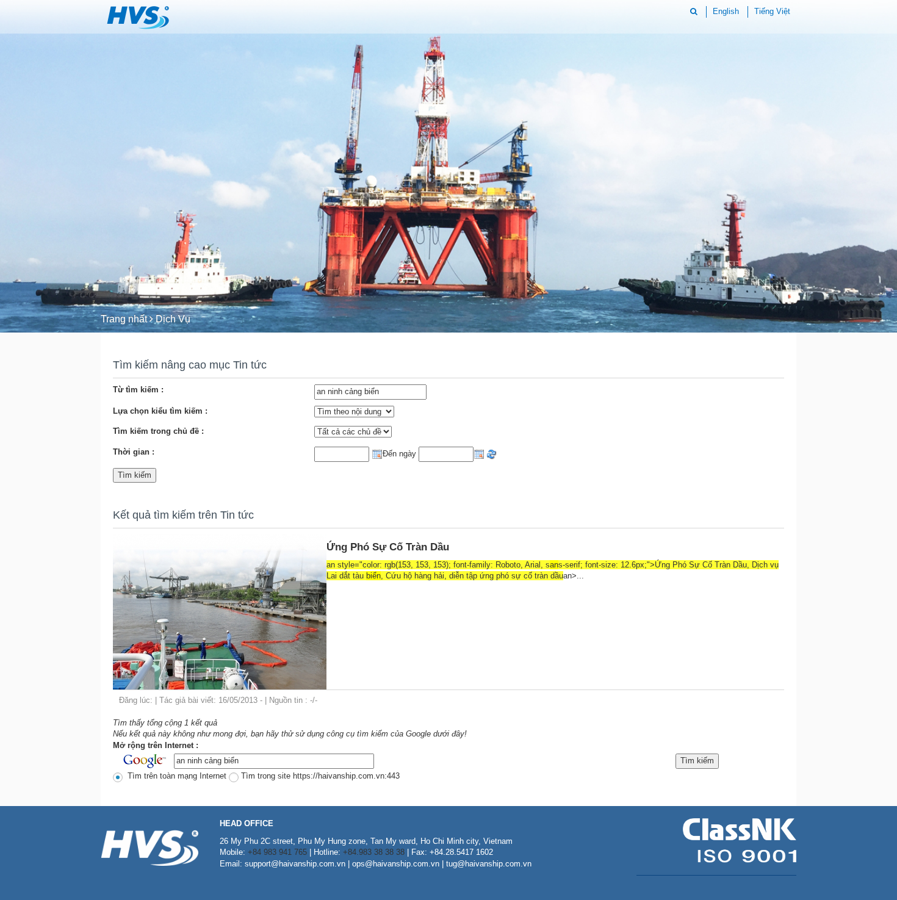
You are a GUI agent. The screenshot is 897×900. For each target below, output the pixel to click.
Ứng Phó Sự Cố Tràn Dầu (387, 547)
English (726, 11)
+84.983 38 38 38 (374, 852)
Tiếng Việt (772, 11)
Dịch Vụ (173, 319)
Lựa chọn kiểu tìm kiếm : (160, 411)
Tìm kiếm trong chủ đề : (158, 431)
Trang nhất (124, 319)
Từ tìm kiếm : (138, 389)
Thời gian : (133, 451)
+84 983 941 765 (277, 852)
